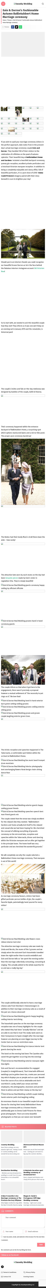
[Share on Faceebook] (16, 27)
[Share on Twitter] (20, 27)
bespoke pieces (11, 578)
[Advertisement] (23, 82)
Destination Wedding (9, 1170)
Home (4, 20)
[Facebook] (2, 1266)
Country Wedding (7, 1145)
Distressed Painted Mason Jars (34, 1146)
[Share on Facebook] (12, 27)
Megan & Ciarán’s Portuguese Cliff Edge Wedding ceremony (32, 1198)
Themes (9, 20)
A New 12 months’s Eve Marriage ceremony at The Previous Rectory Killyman (11, 1198)
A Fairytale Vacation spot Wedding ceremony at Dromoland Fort (33, 1172)
